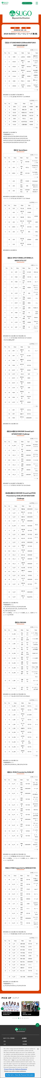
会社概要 (25, 1041)
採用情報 (25, 1044)
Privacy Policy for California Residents (15, 1069)
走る (5, 1044)
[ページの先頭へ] (37, 1025)
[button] (2, 1008)
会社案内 (24, 1038)
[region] (20, 1062)
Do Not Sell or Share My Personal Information (20, 1075)
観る (5, 1041)
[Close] (38, 1049)
